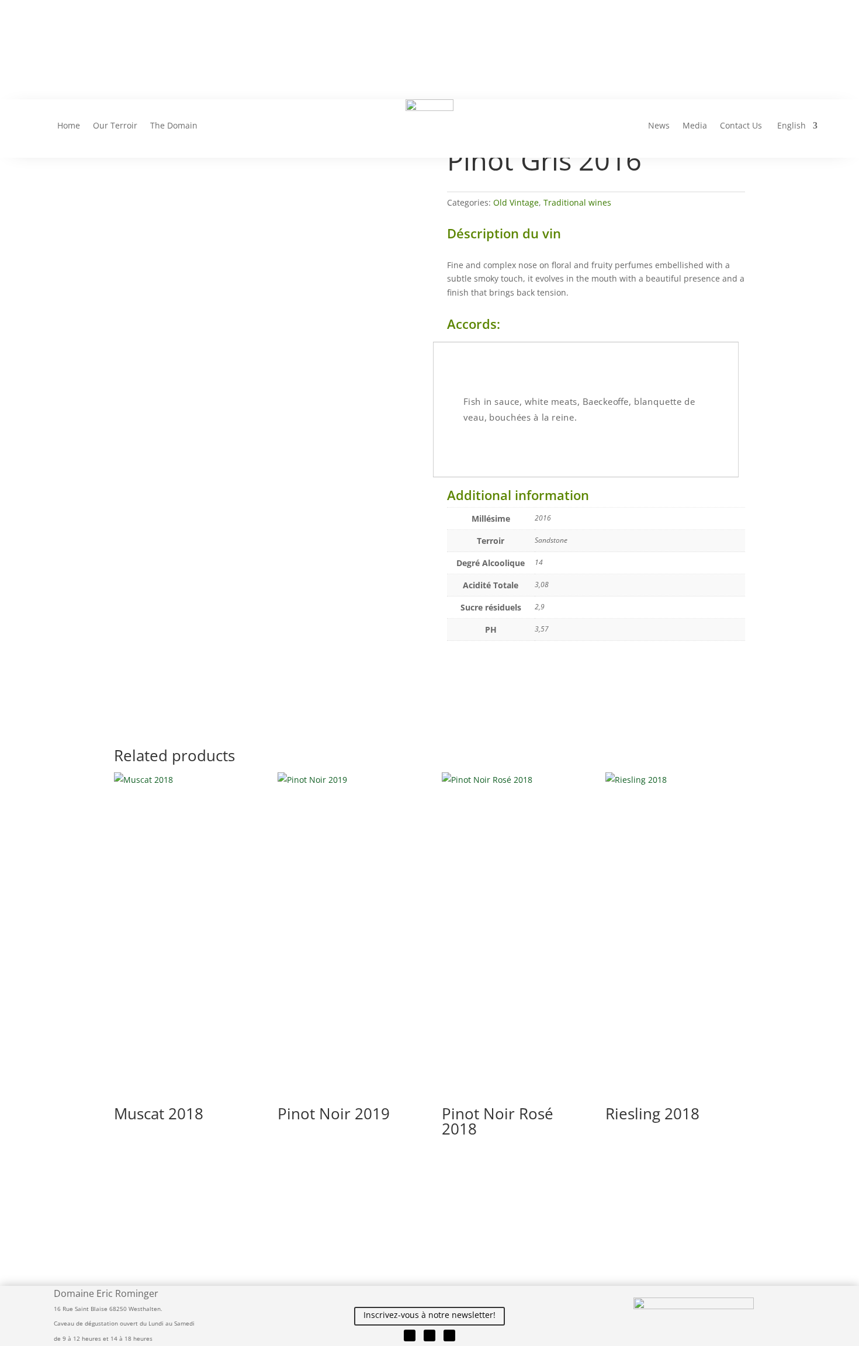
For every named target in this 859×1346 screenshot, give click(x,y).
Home (68, 126)
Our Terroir (115, 126)
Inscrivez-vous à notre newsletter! (429, 1314)
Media (695, 126)
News (659, 126)
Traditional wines (577, 202)
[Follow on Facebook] (409, 1335)
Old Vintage (516, 202)
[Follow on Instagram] (429, 1335)
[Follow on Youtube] (449, 1335)
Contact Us (741, 126)
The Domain (174, 126)
